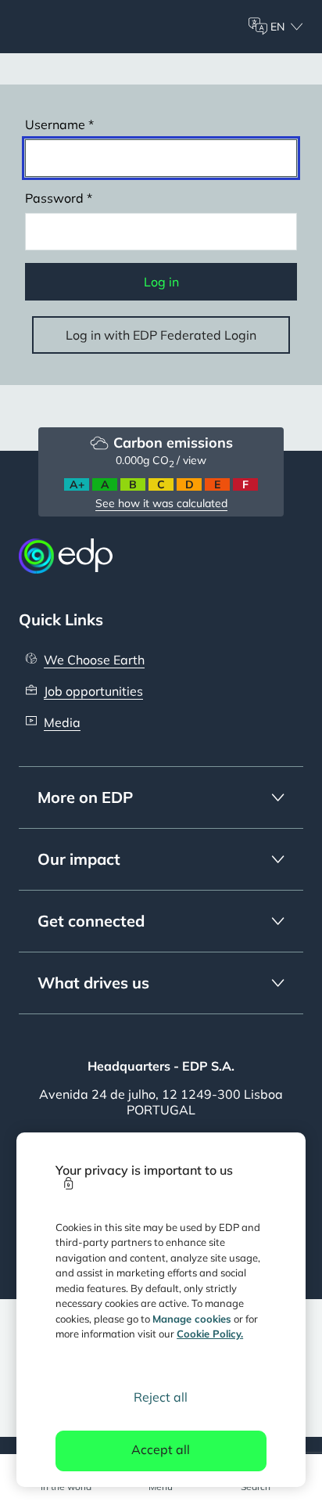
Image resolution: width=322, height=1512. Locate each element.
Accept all (160, 1449)
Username (55, 124)
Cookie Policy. (210, 1333)
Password (54, 198)
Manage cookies (191, 1318)
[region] (161, 1309)
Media (62, 722)
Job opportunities (93, 691)
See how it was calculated (161, 503)
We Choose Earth (94, 660)
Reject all (161, 1397)
